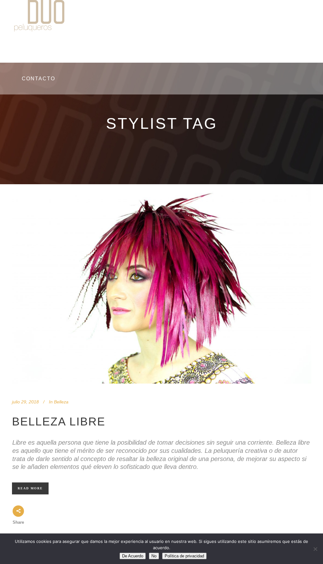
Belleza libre (58, 421)
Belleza (61, 401)
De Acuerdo (132, 556)
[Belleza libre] (161, 284)
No (153, 556)
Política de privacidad (184, 556)
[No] (315, 549)
